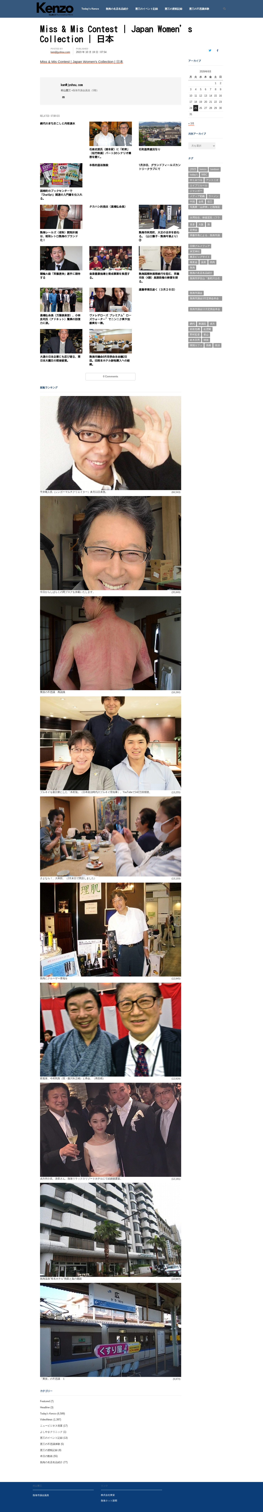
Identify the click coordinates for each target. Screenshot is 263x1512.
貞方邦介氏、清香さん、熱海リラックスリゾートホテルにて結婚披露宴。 (81, 1178)
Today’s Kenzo (90, 8)
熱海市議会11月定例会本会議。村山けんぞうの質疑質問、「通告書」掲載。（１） (205, 310)
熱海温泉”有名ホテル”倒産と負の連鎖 (61, 1278)
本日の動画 (46, 1456)
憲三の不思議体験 (199, 8)
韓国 (206, 339)
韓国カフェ (196, 345)
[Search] (223, 9)
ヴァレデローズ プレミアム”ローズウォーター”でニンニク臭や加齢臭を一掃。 (110, 319)
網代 (192, 323)
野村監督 (195, 334)
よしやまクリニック (51, 1431)
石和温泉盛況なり (149, 149)
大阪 (201, 224)
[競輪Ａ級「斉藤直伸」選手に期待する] (61, 248)
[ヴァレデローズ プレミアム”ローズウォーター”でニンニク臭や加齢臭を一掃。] (110, 289)
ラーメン (214, 196)
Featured (45, 1401)
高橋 (208, 345)
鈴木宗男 (195, 339)
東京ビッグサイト (200, 256)
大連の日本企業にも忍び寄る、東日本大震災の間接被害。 (60, 358)
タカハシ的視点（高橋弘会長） (108, 206)
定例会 (193, 229)
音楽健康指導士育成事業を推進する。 (109, 275)
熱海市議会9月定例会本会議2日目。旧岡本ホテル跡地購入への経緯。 (109, 360)
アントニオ (212, 180)
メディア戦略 (197, 196)
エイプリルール (198, 185)
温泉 (203, 262)
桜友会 (193, 262)
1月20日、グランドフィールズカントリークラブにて (160, 167)
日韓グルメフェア (200, 246)
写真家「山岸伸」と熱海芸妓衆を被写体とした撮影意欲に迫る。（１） (205, 207)
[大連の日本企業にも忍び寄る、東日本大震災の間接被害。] (61, 331)
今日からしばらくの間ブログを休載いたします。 (67, 592)
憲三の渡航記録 (173, 8)
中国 (192, 201)
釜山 (206, 334)
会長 (201, 201)
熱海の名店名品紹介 (117, 8)
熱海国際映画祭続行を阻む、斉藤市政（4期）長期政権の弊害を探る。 (159, 277)
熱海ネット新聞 (109, 1500)
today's (194, 174)
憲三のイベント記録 (146, 8)
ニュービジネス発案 (51, 1425)
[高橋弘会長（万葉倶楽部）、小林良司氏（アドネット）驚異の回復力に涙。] (61, 289)
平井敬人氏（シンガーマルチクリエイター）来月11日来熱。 (74, 491)
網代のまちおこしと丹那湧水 (57, 123)
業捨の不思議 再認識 (52, 692)
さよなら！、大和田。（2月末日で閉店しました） (68, 878)
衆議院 (202, 323)
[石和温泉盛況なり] (160, 123)
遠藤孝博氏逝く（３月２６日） (158, 289)
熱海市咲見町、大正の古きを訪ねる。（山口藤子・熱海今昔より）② (159, 236)
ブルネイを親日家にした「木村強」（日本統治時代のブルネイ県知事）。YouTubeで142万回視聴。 (96, 792)
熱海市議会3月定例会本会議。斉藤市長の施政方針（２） (204, 299)
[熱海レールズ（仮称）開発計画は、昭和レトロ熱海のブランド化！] (61, 206)
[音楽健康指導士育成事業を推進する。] (110, 248)
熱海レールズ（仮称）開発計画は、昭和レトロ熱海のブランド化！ (59, 236)
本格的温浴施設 (98, 165)
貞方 (212, 323)
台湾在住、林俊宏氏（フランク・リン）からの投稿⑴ (205, 218)
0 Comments (110, 376)
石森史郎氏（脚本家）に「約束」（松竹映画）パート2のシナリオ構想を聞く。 (110, 153)
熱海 (192, 267)
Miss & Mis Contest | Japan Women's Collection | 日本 (81, 62)
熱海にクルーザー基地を (54, 978)
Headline (45, 1407)
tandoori (214, 169)
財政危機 (195, 329)
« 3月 (191, 123)
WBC (204, 174)
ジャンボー (196, 190)
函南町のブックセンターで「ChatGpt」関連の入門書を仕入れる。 (61, 195)
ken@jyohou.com (72, 84)
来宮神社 (195, 251)
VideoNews (46, 1419)
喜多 (192, 224)
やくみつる (196, 180)
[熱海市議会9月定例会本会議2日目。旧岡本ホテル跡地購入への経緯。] (110, 331)
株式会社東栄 (108, 1495)
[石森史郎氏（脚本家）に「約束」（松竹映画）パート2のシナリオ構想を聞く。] (110, 123)
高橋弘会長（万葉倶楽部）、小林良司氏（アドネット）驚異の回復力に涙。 (60, 319)
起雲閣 (207, 329)
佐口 (209, 201)
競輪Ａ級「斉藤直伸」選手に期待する (60, 275)
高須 (217, 345)
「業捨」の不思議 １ (52, 1378)
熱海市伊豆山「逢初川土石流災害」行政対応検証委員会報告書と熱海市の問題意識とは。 (205, 279)
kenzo (203, 169)
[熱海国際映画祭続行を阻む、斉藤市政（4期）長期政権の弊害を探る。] (160, 248)
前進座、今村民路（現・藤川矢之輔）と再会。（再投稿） (72, 1078)
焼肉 (212, 262)
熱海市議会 (196, 293)
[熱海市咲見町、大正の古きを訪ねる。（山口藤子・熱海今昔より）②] (160, 206)
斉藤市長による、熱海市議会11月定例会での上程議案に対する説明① (205, 236)
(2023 (193, 169)
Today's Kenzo (48, 1413)
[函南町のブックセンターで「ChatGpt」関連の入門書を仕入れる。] (61, 165)
